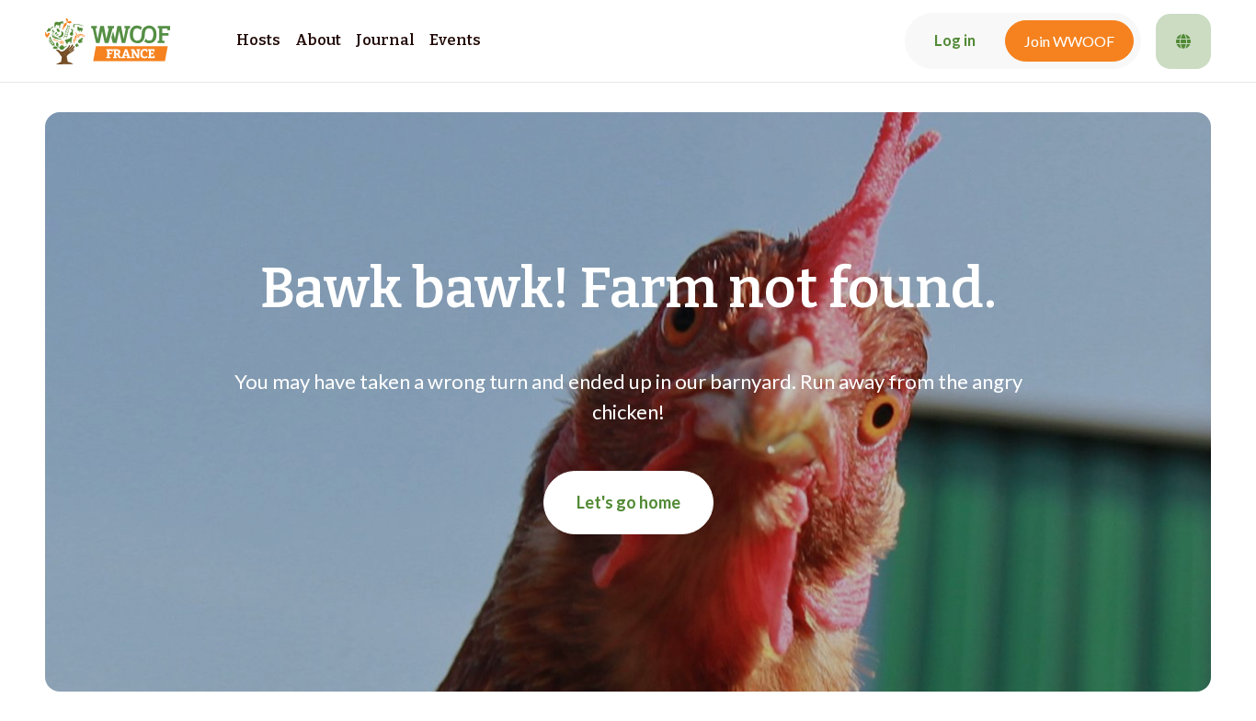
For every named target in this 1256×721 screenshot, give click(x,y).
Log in (955, 40)
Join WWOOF (1069, 41)
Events (455, 40)
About (318, 40)
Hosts (258, 40)
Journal (385, 40)
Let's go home (628, 502)
